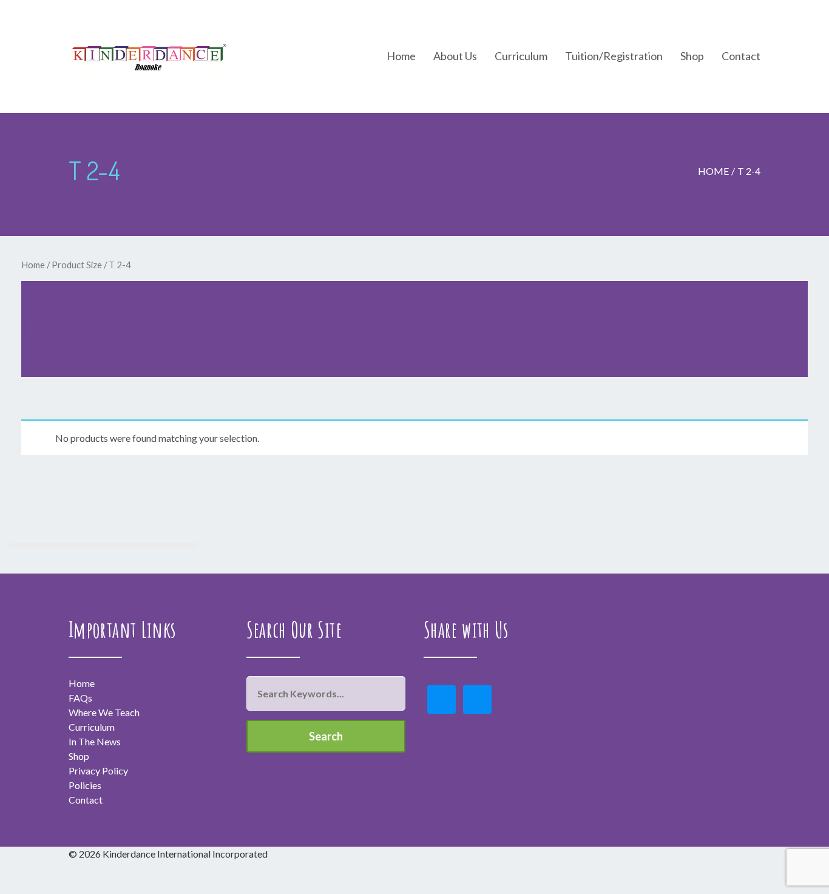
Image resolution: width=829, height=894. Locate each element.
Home (713, 171)
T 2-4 (748, 171)
